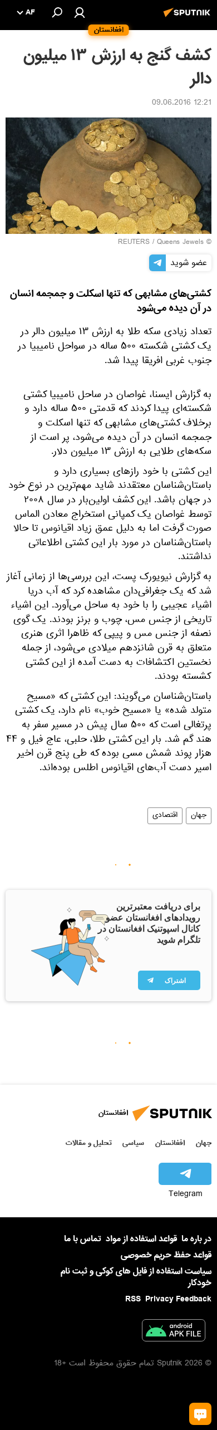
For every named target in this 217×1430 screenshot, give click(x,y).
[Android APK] (173, 1332)
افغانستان (170, 1143)
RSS (133, 1299)
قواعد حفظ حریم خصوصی (166, 1255)
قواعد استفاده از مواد (141, 1239)
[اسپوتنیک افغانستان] (188, 18)
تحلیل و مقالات (89, 1143)
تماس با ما (82, 1239)
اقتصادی (164, 815)
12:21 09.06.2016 (181, 103)
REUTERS (134, 242)
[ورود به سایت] (79, 12)
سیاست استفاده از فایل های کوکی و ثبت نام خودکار (136, 1277)
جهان (198, 815)
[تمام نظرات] (200, 1414)
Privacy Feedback (178, 1299)
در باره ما (196, 1239)
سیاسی (133, 1143)
